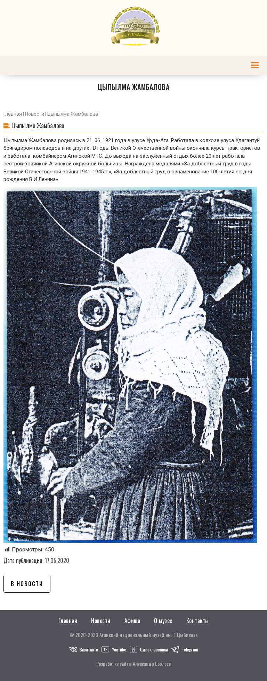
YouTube (119, 649)
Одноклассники (154, 649)
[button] (254, 65)
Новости (34, 114)
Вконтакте (89, 649)
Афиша (132, 620)
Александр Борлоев (152, 663)
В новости (27, 584)
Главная (12, 114)
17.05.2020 (57, 560)
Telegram (190, 649)
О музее (163, 620)
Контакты (197, 620)
